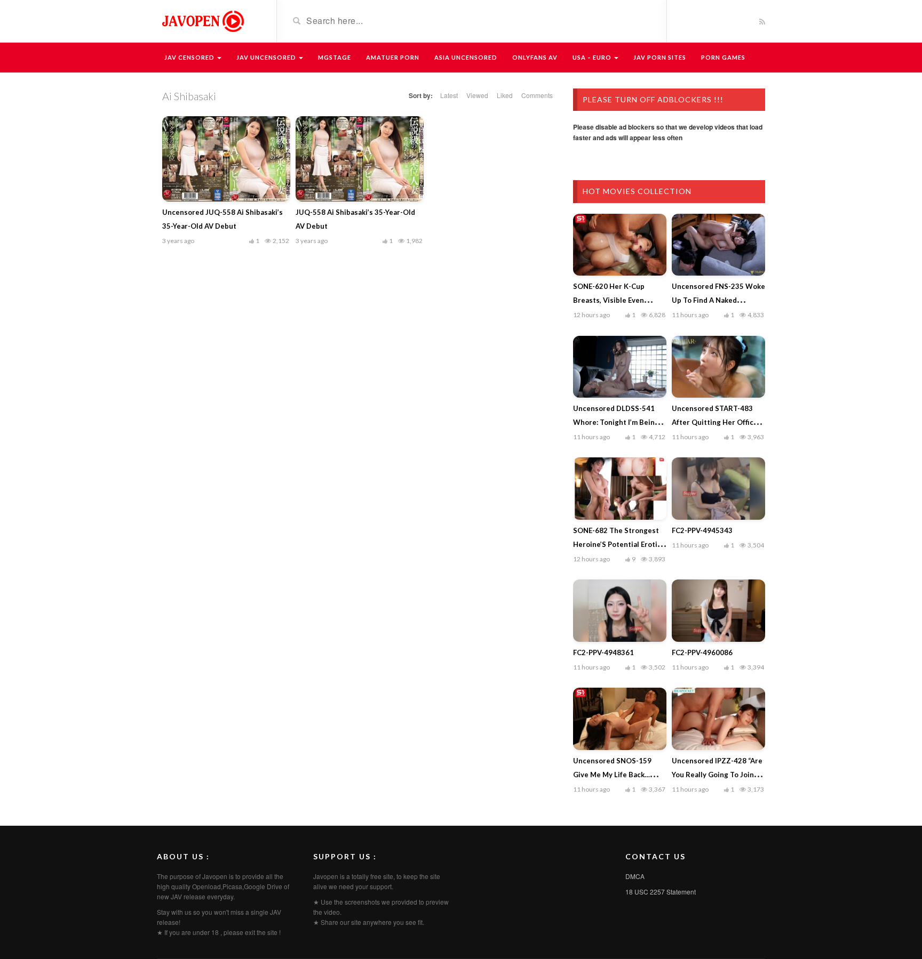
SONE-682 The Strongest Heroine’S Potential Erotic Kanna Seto (617, 544)
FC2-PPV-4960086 (702, 652)
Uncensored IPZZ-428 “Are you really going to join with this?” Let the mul (717, 774)
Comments (537, 95)
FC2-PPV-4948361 (603, 652)
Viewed (477, 95)
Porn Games (723, 57)
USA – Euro (593, 57)
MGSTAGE (334, 57)
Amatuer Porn (392, 57)
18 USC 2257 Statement (660, 891)
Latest (449, 95)
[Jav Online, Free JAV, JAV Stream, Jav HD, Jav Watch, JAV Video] (202, 20)
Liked (505, 95)
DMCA (635, 876)
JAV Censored (190, 57)
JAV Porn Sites (659, 57)
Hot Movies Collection (637, 191)
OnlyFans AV (535, 57)
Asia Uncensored (465, 57)
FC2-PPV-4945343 (702, 530)
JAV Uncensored (267, 57)
